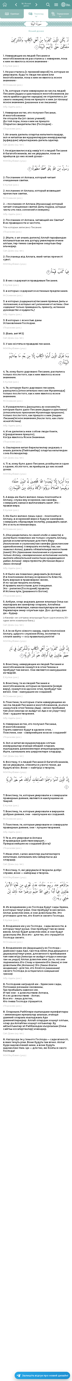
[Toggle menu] (56, 4)
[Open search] (48, 4)
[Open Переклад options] (36, 17)
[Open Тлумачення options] (60, 17)
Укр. (68, 4)
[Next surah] (36, 4)
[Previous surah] (16, 4)
